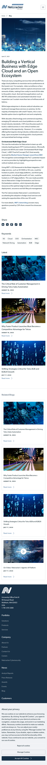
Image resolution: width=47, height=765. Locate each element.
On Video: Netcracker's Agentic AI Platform (19, 568)
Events (4, 686)
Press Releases (7, 678)
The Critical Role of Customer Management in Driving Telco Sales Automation (23, 430)
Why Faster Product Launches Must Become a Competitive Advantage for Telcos (20, 476)
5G (4, 239)
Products (5, 625)
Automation (21, 243)
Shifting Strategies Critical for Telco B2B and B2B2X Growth (22, 522)
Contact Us (6, 651)
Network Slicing (9, 243)
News (4, 667)
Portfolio (6, 615)
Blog (10, 16)
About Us (5, 643)
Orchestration (27, 239)
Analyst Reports (7, 673)
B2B (30, 243)
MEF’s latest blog (21, 202)
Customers (7, 698)
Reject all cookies (23, 746)
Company (6, 637)
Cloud (10, 239)
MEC (36, 239)
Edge (37, 243)
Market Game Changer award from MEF (27, 155)
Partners (5, 647)
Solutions (5, 621)
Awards (4, 682)
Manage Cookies (23, 752)
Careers (4, 656)
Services (5, 630)
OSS (17, 239)
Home (3, 16)
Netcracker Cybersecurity (11, 660)
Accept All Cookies (22, 758)
